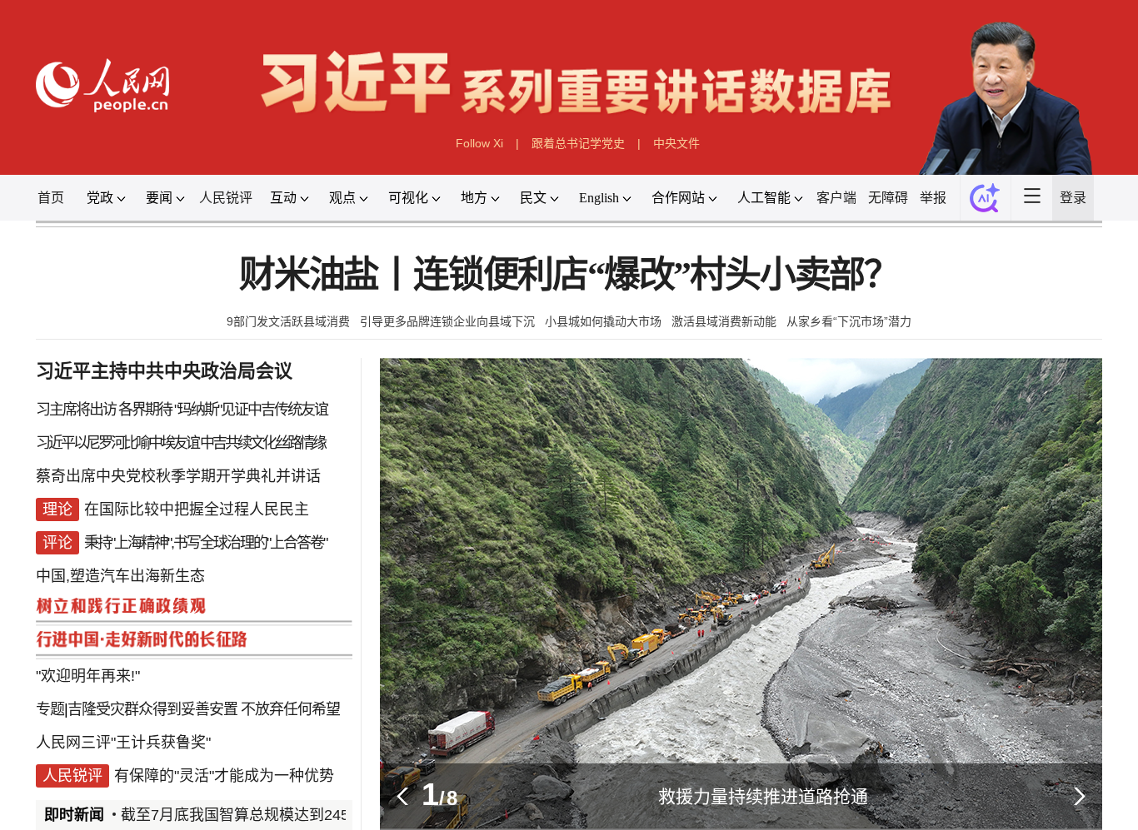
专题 (50, 709)
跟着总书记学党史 (578, 143)
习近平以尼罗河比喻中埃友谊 (117, 443)
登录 (1073, 198)
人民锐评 (225, 198)
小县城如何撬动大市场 (603, 321)
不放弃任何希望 (290, 709)
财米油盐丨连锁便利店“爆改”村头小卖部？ (569, 275)
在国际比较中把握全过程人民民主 (196, 509)
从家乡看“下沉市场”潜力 (848, 321)
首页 (50, 198)
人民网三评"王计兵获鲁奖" (123, 742)
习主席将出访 (76, 409)
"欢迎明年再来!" (88, 676)
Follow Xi (479, 143)
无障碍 (888, 198)
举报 (933, 198)
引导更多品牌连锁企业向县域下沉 (447, 321)
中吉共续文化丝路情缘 (262, 443)
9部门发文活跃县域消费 (288, 321)
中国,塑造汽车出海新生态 (120, 576)
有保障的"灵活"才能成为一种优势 (224, 776)
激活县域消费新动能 (723, 321)
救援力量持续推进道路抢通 (763, 796)
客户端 (836, 198)
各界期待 (145, 409)
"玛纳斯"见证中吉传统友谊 (250, 409)
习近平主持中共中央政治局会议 (164, 370)
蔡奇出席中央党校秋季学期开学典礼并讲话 (178, 476)
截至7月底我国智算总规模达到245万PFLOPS (265, 815)
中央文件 (676, 143)
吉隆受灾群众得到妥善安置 (152, 709)
